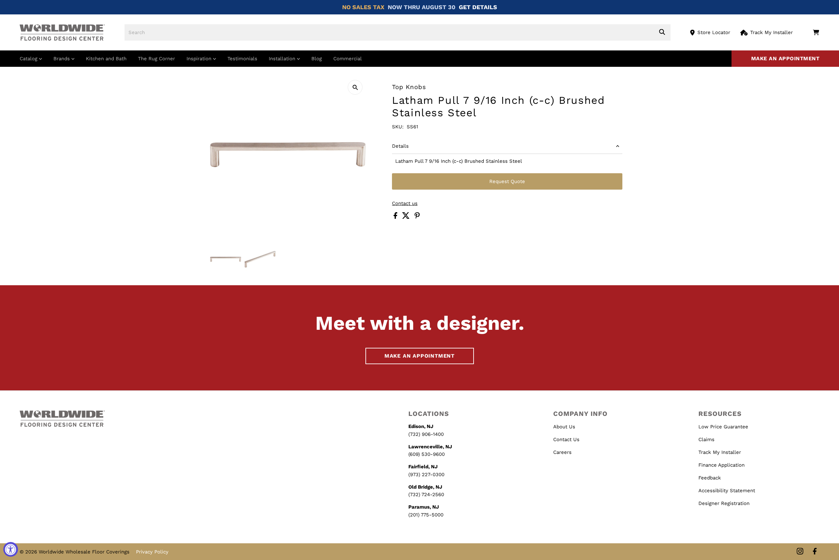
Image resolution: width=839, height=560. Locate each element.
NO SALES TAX (363, 7)
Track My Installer (771, 32)
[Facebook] (815, 551)
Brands (62, 59)
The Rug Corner (156, 59)
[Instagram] (800, 551)
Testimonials (242, 59)
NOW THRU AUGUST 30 (422, 7)
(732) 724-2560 (426, 494)
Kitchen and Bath (106, 59)
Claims (706, 439)
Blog (316, 59)
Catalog (29, 59)
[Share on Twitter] (406, 217)
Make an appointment (785, 58)
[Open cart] (815, 32)
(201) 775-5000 (425, 515)
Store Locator (713, 32)
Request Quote (507, 181)
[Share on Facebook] (396, 217)
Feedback (709, 478)
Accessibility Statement (726, 491)
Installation (283, 59)
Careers (562, 452)
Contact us (405, 203)
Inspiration (199, 59)
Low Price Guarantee (723, 427)
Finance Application (721, 465)
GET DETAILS (478, 7)
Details (400, 146)
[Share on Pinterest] (417, 217)
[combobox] (398, 32)
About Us (564, 427)
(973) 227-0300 (426, 474)
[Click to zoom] (355, 87)
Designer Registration (724, 503)
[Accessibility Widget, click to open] (10, 549)
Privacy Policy (152, 552)
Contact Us (566, 439)
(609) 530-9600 (426, 454)
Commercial (347, 59)
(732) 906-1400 (426, 434)
